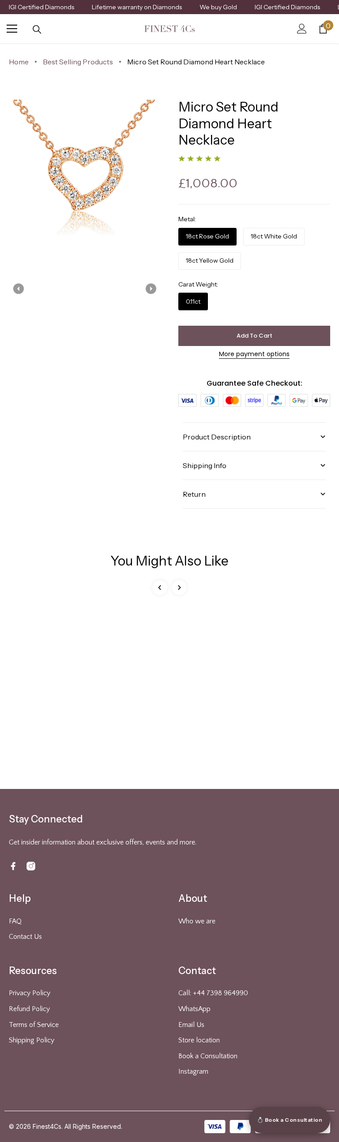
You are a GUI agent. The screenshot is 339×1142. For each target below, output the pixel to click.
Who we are (196, 921)
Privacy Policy (29, 993)
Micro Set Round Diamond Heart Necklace (196, 61)
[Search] (37, 29)
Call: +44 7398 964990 (213, 993)
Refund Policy (29, 1009)
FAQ (15, 921)
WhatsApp (194, 1009)
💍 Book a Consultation (290, 1119)
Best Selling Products (78, 61)
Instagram (193, 1071)
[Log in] (302, 28)
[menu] (12, 28)
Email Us (191, 1025)
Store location (199, 1040)
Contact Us (25, 937)
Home (19, 61)
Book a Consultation (207, 1056)
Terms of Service (34, 1025)
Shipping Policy (31, 1040)
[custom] (13, 866)
